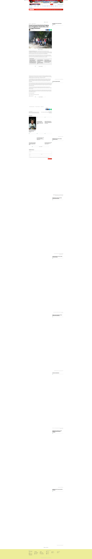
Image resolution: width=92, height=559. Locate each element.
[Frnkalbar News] (34, 4)
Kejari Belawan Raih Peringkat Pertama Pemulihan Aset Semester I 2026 (48, 143)
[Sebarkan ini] (46, 30)
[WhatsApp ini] (51, 30)
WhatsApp (59, 551)
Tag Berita (35, 551)
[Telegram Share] (49, 30)
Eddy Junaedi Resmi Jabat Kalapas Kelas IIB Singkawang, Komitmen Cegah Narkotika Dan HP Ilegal (48, 122)
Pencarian (52, 4)
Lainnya (41, 551)
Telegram (48, 553)
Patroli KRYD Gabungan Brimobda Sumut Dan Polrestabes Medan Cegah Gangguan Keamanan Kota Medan (40, 122)
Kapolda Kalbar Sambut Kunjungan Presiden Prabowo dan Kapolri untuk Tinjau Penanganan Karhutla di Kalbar (62, 9)
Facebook (48, 551)
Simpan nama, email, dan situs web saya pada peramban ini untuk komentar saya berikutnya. (39, 157)
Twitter (53, 551)
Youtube (53, 552)
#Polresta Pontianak (37, 106)
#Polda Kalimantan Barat (31, 106)
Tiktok (58, 552)
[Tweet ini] (48, 30)
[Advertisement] (46, 16)
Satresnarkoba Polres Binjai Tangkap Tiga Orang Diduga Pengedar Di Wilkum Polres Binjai (32, 143)
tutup (27, 0)
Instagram (48, 552)
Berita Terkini (30, 551)
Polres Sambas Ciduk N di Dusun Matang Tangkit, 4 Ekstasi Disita (46, 112)
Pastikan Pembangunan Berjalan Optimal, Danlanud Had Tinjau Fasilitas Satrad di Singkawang (34, 9)
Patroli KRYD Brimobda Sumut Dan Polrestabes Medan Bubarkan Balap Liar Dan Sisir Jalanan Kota (40, 138)
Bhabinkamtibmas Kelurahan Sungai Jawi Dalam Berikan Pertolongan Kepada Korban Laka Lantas (34, 112)
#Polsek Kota (42, 106)
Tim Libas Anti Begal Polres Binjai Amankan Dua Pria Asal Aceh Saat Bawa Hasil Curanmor (32, 131)
